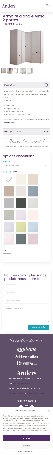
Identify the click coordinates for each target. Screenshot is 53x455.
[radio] (8, 179)
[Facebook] (21, 407)
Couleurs (7, 172)
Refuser (26, 446)
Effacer (5, 247)
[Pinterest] (32, 407)
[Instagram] (26, 407)
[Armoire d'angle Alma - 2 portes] (26, 47)
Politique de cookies (25, 452)
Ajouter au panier (11, 260)
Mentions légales (17, 393)
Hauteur (6, 162)
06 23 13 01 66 (20, 383)
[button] (49, 410)
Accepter (26, 438)
